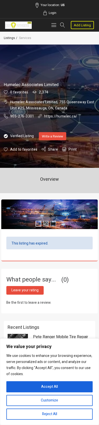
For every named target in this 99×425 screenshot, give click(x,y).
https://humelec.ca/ (60, 116)
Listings (9, 38)
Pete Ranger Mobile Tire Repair (60, 337)
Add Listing (82, 25)
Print (73, 149)
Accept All (49, 386)
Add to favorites (23, 149)
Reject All (49, 414)
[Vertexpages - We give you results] (18, 25)
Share (53, 149)
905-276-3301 (22, 116)
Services (25, 38)
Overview (49, 179)
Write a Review (52, 136)
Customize (49, 400)
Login (52, 13)
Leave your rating (25, 290)
